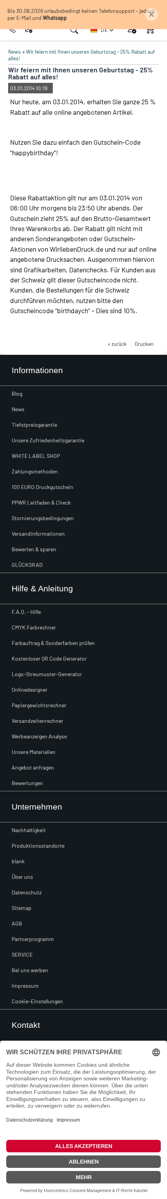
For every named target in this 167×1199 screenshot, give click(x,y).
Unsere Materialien (34, 751)
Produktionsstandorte (38, 845)
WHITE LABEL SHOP (36, 455)
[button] (102, 29)
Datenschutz (27, 892)
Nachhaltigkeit (29, 830)
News (14, 51)
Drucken (144, 343)
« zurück (117, 343)
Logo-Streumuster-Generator (47, 674)
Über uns (22, 876)
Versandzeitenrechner (37, 720)
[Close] (151, 14)
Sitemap (21, 908)
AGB (17, 923)
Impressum (25, 985)
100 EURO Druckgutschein (42, 487)
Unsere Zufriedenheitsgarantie (48, 440)
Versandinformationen (38, 533)
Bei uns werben (30, 970)
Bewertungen (27, 783)
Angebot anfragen (33, 767)
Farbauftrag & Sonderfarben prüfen (53, 643)
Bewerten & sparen (34, 549)
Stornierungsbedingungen (43, 518)
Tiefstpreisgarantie (34, 424)
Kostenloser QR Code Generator (49, 658)
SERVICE (22, 954)
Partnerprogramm (33, 939)
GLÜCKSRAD (27, 564)
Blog (17, 393)
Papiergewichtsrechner (39, 705)
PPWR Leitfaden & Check (41, 502)
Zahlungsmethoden (35, 471)
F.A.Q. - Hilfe (26, 611)
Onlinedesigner (29, 689)
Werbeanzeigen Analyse (39, 736)
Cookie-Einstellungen (37, 1001)
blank (18, 861)
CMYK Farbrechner (34, 627)
